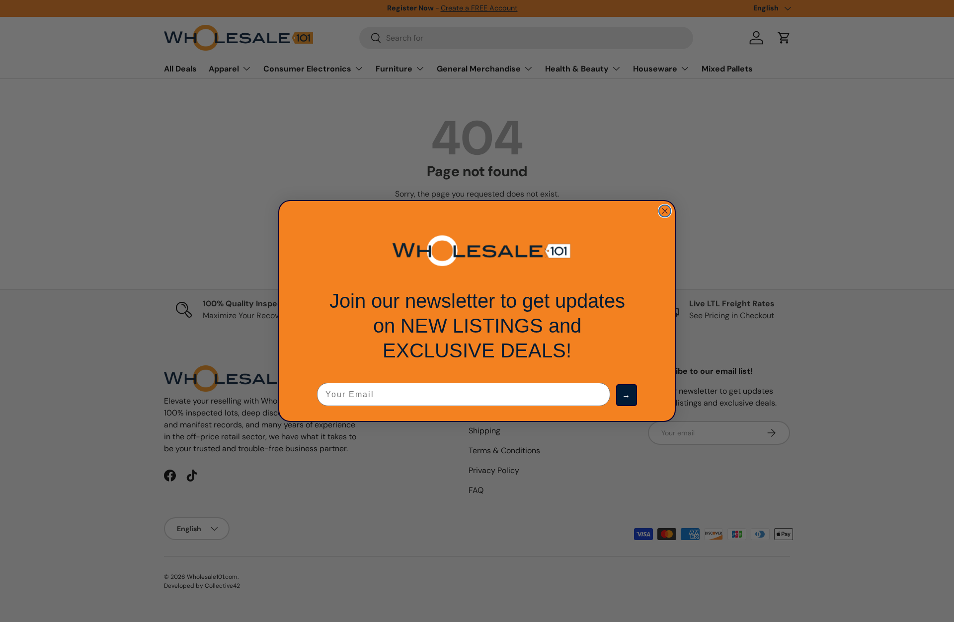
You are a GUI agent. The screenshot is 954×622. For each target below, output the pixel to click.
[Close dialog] (665, 211)
